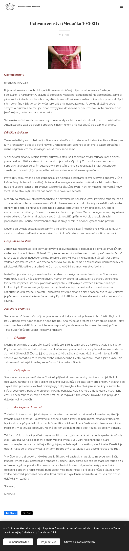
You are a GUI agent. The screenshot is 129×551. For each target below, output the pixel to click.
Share (13, 513)
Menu (121, 6)
